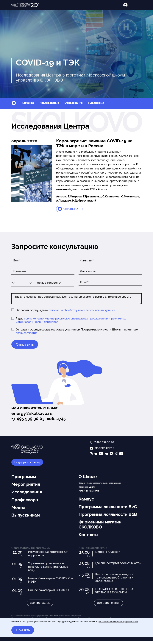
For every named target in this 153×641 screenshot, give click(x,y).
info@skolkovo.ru (104, 448)
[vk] (106, 454)
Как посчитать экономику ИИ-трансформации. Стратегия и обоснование (115, 578)
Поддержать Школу (27, 462)
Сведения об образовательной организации (100, 483)
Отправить (25, 344)
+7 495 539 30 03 (103, 442)
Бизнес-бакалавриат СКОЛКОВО (49, 590)
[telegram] (95, 454)
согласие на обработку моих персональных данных (81, 310)
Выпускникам (25, 515)
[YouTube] (101, 454)
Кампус (86, 499)
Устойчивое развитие (89, 491)
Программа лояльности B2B (108, 514)
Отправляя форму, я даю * (66, 310)
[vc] (116, 454)
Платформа (96, 103)
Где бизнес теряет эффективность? (118, 563)
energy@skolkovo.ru (31, 413)
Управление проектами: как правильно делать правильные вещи (48, 567)
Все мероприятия (108, 602)
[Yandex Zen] (111, 454)
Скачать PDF (71, 208)
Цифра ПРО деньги (107, 551)
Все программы (40, 602)
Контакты (88, 534)
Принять (23, 630)
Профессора (24, 499)
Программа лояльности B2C (108, 506)
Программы (23, 476)
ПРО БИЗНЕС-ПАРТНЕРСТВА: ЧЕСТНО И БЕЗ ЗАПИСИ (114, 590)
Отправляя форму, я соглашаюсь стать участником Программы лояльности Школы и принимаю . (77, 331)
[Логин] (127, 5)
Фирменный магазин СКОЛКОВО (100, 524)
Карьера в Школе (87, 487)
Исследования (49, 103)
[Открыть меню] (137, 5)
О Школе (88, 476)
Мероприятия (25, 484)
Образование (74, 103)
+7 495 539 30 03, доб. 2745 (38, 418)
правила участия (26, 333)
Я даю (71, 320)
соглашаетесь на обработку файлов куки (118, 621)
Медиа (18, 507)
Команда (28, 103)
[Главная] (25, 5)
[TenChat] (121, 454)
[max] (91, 454)
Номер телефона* (45, 279)
